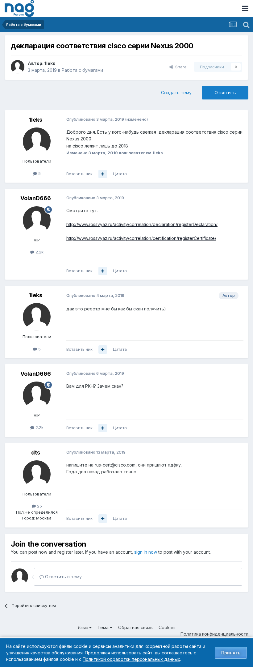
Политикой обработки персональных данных (131, 659)
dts (35, 452)
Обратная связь (135, 627)
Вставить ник (79, 173)
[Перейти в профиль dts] (37, 474)
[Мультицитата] (102, 174)
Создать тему (176, 92)
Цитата (120, 173)
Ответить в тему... (64, 576)
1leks (50, 63)
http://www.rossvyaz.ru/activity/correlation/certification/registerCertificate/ (141, 238)
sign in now (145, 552)
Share (180, 66)
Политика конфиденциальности (214, 634)
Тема (103, 627)
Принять (230, 652)
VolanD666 (35, 198)
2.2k (39, 251)
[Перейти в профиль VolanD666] (37, 220)
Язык (83, 627)
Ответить (225, 92)
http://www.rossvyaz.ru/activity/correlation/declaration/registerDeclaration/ (142, 224)
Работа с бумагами (82, 70)
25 (39, 505)
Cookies (167, 627)
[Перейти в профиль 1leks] (17, 67)
